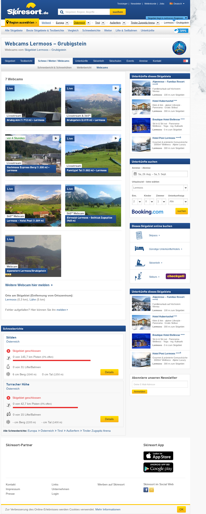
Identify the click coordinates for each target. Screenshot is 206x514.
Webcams (102, 67)
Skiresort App (153, 445)
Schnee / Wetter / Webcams (53, 61)
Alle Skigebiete (14, 30)
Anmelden (139, 391)
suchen (181, 211)
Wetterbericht (84, 67)
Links (55, 484)
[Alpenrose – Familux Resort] (141, 88)
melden (61, 309)
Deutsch (178, 3)
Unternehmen (60, 489)
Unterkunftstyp (176, 195)
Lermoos (10, 299)
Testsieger (122, 3)
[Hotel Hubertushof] (141, 107)
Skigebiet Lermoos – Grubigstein (45, 49)
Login (55, 493)
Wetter (108, 30)
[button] (147, 212)
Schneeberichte (91, 30)
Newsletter (136, 3)
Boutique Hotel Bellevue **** (168, 119)
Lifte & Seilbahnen (126, 30)
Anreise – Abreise (141, 168)
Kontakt (157, 61)
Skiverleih (98, 61)
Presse (10, 493)
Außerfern (72, 430)
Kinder (147, 195)
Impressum (13, 489)
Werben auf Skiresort (111, 484)
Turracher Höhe (17, 384)
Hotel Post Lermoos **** (166, 138)
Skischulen (115, 61)
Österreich (13, 341)
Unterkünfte (147, 30)
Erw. (134, 195)
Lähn (33, 299)
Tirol (60, 430)
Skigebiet (10, 61)
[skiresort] (27, 9)
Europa (32, 430)
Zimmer (160, 195)
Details (109, 372)
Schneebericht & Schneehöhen (54, 67)
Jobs (162, 3)
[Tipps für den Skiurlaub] (180, 30)
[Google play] (158, 471)
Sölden (11, 337)
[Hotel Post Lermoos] (141, 144)
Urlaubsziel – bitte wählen (145, 182)
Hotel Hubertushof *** (164, 101)
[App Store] (158, 460)
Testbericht (26, 61)
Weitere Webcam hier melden (27, 285)
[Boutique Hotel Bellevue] (141, 125)
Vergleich (73, 30)
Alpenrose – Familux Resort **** (168, 83)
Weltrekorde (150, 3)
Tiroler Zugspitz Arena (97, 430)
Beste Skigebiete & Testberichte (45, 30)
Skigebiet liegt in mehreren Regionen (165, 18)
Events (130, 61)
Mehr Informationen (108, 509)
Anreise (143, 61)
